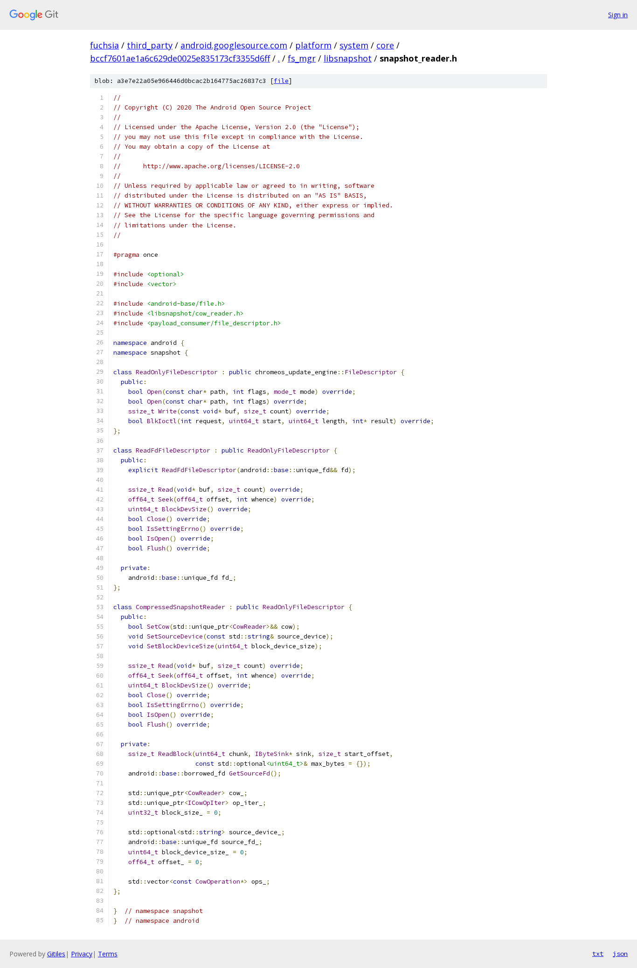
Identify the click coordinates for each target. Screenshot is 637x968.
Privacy (81, 953)
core (385, 45)
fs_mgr (302, 58)
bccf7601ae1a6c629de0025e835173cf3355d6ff (180, 58)
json (620, 953)
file (281, 81)
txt (597, 953)
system (353, 45)
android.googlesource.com (233, 45)
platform (313, 45)
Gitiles (56, 953)
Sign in (618, 14)
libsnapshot (348, 58)
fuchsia (104, 45)
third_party (150, 45)
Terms (108, 953)
